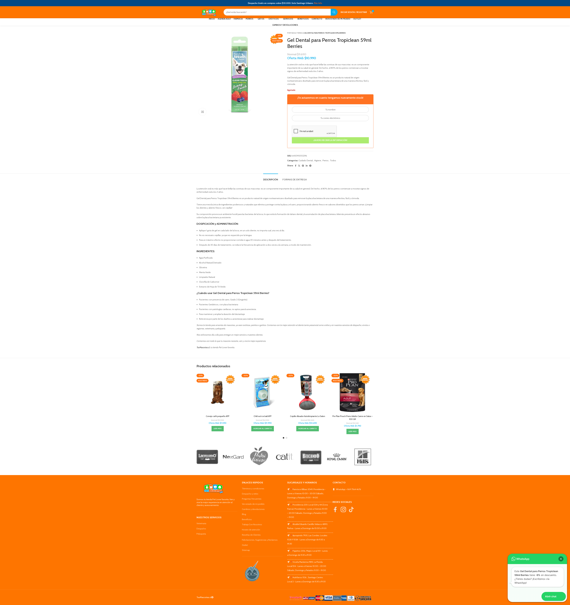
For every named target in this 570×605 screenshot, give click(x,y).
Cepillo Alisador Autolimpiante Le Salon (307, 416)
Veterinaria (201, 523)
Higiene (317, 160)
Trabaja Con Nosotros (252, 524)
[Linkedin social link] (306, 166)
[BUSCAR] (334, 12)
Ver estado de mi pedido (253, 504)
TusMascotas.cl (203, 347)
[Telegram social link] (310, 166)
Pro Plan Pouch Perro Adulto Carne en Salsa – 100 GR (352, 417)
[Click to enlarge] (202, 112)
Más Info (318, 3)
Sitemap (246, 550)
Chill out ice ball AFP (262, 416)
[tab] (270, 178)
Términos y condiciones (253, 488)
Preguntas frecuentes (251, 498)
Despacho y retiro (250, 493)
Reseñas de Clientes (251, 535)
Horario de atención (251, 529)
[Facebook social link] (295, 166)
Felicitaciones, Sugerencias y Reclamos (260, 540)
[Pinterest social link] (303, 166)
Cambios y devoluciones (253, 509)
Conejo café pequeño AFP (217, 416)
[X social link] (299, 166)
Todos (333, 160)
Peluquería (201, 533)
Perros (325, 160)
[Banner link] (207, 457)
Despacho (201, 528)
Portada (291, 33)
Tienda (300, 33)
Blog (244, 514)
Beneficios (247, 519)
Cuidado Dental (306, 160)
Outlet (245, 545)
